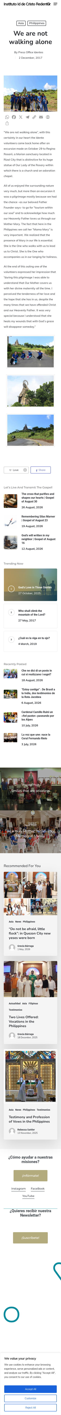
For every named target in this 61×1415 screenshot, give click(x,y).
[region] (30, 1384)
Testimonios (15, 1009)
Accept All (30, 1389)
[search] (48, 4)
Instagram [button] (18, 1188)
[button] (55, 4)
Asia (21, 23)
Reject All (30, 1407)
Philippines (36, 23)
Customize (30, 1398)
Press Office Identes (30, 52)
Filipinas (33, 1003)
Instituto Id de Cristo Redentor (27, 4)
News (18, 921)
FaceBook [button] (38, 1188)
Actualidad (15, 1003)
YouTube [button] (28, 1196)
